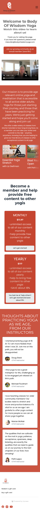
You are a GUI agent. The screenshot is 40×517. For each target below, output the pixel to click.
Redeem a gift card (9, 489)
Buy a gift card (7, 493)
